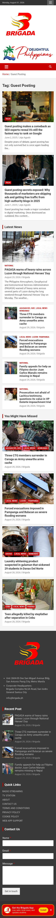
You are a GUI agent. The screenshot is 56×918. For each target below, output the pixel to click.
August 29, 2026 (13, 277)
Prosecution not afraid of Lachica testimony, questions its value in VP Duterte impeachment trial (35, 397)
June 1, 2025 (11, 205)
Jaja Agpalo (24, 137)
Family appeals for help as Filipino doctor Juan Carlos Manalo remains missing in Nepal (35, 371)
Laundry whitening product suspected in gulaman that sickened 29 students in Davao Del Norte (27, 565)
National (9, 266)
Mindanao (24, 311)
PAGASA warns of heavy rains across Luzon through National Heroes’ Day (32, 718)
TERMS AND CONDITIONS (16, 808)
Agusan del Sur (27, 308)
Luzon (35, 337)
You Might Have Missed (21, 416)
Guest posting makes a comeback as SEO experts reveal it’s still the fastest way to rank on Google (28, 130)
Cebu (8, 607)
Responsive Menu (50, 2)
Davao (9, 554)
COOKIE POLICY (10, 816)
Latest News (13, 227)
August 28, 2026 (27, 406)
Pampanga (44, 337)
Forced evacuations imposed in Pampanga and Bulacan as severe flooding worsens (33, 345)
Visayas (31, 607)
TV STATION (8, 795)
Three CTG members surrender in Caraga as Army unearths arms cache (33, 319)
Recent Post (13, 709)
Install (43, 910)
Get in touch (11, 891)
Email (6, 850)
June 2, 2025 (11, 137)
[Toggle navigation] (6, 66)
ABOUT (6, 799)
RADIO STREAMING (12, 791)
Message (8, 863)
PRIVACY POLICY (11, 812)
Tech (8, 119)
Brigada (26, 277)
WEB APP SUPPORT (12, 820)
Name (6, 837)
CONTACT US (9, 804)
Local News (41, 308)
